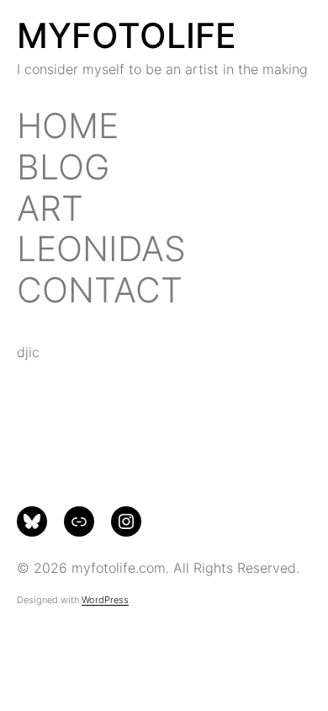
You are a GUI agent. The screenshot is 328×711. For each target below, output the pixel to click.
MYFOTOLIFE (126, 35)
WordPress (105, 600)
